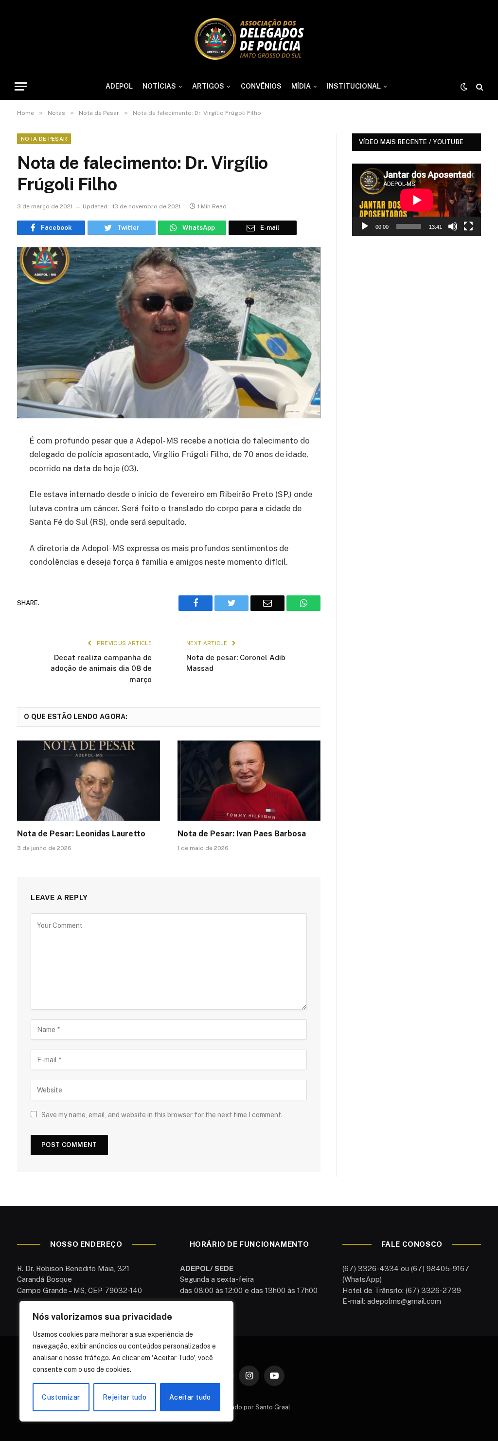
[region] (126, 1361)
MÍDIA (301, 86)
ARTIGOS (208, 86)
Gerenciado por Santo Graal (249, 1407)
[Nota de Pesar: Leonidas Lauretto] (88, 780)
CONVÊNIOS (261, 86)
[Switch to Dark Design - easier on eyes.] (464, 87)
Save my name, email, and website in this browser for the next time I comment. (162, 1115)
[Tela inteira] (468, 226)
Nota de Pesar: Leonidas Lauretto (81, 833)
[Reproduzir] (365, 226)
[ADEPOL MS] (249, 39)
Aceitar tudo (190, 1397)
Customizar (61, 1397)
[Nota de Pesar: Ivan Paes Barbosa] (249, 780)
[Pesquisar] (478, 86)
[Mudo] (453, 226)
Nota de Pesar (44, 139)
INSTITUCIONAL (354, 86)
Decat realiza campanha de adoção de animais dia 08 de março (101, 668)
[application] (416, 200)
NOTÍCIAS (159, 86)
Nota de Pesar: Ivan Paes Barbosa (242, 833)
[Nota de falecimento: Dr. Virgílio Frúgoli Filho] (168, 332)
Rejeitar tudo (124, 1397)
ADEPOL (119, 86)
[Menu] (21, 86)
